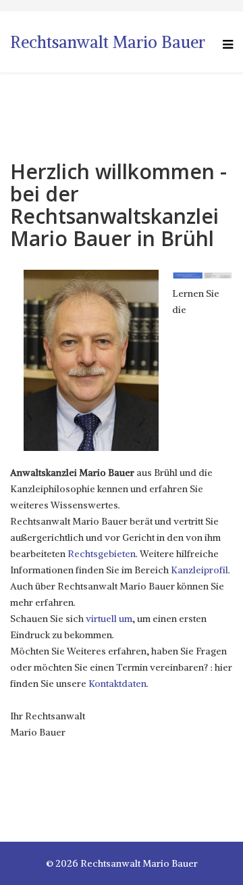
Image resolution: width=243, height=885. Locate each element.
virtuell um (109, 619)
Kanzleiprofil (199, 570)
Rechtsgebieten (102, 554)
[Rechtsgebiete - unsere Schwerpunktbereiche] (187, 275)
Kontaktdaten (117, 683)
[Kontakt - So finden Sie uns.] (217, 275)
